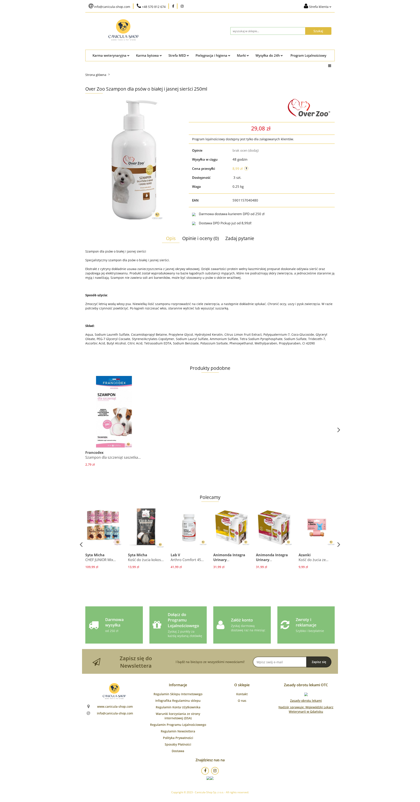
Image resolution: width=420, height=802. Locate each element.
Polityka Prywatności (178, 738)
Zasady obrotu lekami (306, 700)
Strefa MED (177, 55)
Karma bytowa (148, 55)
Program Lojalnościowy (308, 55)
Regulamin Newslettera (178, 731)
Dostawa (178, 751)
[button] (178, 685)
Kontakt (242, 694)
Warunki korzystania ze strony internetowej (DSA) (178, 716)
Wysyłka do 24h (268, 55)
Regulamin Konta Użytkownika (178, 707)
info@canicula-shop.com (115, 713)
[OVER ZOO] (309, 108)
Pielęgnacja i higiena (212, 55)
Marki (242, 55)
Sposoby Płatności (178, 744)
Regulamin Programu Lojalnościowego (178, 725)
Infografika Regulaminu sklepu (178, 700)
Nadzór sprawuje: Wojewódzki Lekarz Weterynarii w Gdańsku (305, 709)
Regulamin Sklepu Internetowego (178, 694)
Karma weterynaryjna (110, 55)
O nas (242, 700)
